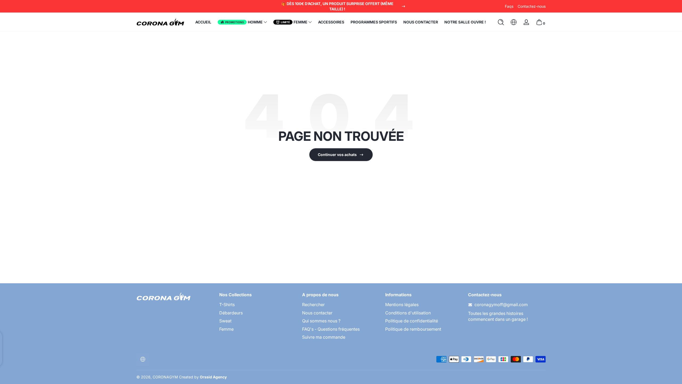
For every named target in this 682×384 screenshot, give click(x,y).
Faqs (509, 6)
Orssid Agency (213, 377)
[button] (500, 22)
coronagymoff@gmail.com (501, 304)
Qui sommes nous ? (321, 320)
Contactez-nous (532, 6)
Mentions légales (402, 304)
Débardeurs (231, 312)
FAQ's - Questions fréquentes (331, 329)
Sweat (225, 320)
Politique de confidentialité (411, 320)
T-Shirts (227, 304)
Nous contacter (317, 312)
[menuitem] (258, 304)
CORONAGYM (165, 377)
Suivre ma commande (323, 337)
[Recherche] (501, 22)
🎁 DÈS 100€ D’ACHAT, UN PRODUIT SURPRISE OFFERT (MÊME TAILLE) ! (337, 6)
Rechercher (313, 304)
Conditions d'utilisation (408, 312)
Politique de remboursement (413, 329)
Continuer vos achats (337, 154)
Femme (226, 329)
